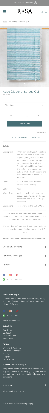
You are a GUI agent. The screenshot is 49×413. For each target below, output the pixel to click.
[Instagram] (10, 311)
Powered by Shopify (25, 404)
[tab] (24, 196)
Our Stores (7, 330)
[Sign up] (45, 385)
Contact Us (8, 333)
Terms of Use (8, 359)
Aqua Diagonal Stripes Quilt (19, 22)
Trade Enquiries (9, 336)
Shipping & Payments (12, 348)
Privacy (6, 353)
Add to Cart (24, 123)
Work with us (8, 338)
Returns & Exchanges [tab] (12, 256)
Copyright (7, 356)
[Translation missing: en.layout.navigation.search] (41, 12)
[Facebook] (4, 311)
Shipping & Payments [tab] (12, 247)
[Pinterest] (17, 311)
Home (5, 22)
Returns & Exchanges (12, 350)
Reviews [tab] (6, 264)
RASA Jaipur (13, 404)
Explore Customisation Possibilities (25, 137)
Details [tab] (6, 146)
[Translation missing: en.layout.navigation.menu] (4, 12)
